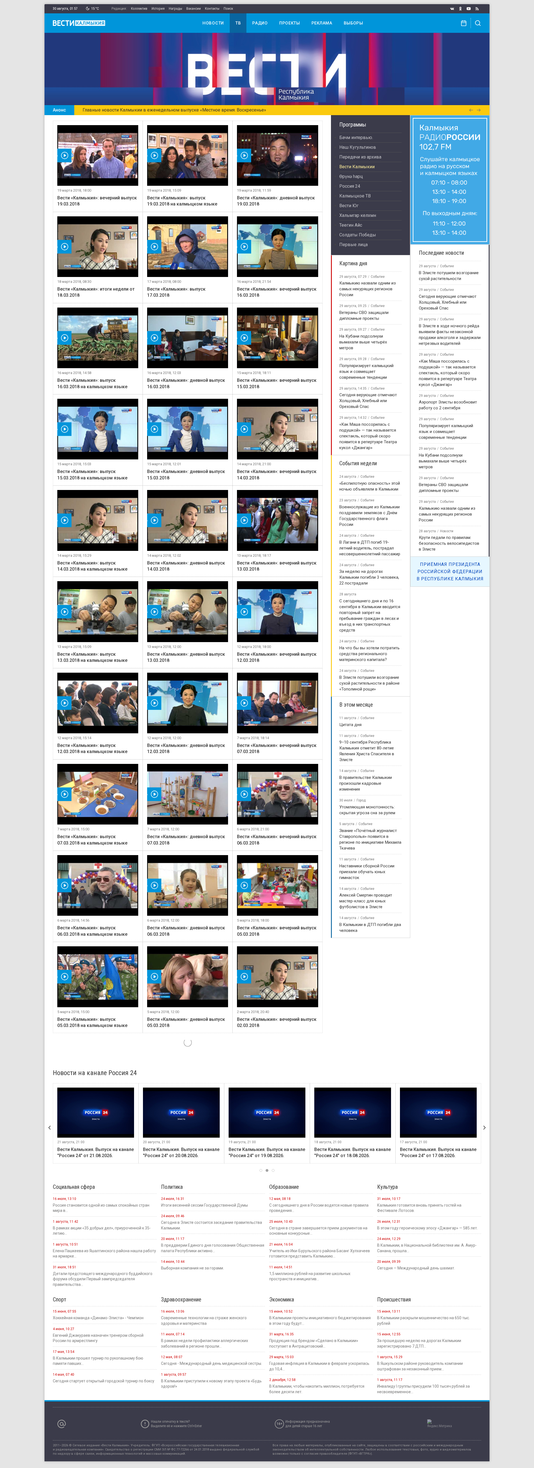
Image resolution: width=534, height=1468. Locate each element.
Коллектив (139, 8)
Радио (260, 23)
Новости (213, 23)
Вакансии (193, 8)
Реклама (322, 23)
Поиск (228, 8)
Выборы (353, 23)
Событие (378, 277)
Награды (175, 8)
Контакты (212, 8)
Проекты (289, 23)
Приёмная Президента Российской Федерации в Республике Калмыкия (450, 571)
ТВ (238, 23)
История (158, 8)
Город (361, 800)
